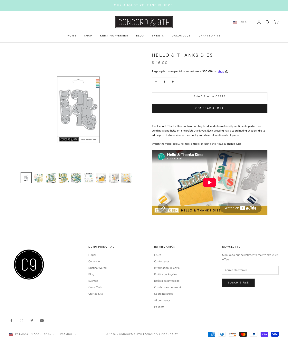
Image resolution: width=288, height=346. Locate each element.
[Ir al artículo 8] (113, 177)
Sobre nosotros (163, 294)
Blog (91, 274)
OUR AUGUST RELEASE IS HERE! (144, 5)
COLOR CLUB (181, 35)
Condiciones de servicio (168, 287)
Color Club (94, 287)
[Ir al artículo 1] (26, 177)
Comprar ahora (209, 108)
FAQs (157, 255)
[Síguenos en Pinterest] (32, 320)
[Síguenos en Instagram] (22, 320)
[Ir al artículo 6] (88, 177)
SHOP (88, 35)
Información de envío (167, 268)
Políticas (159, 307)
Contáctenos (161, 261)
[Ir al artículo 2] (38, 177)
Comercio (94, 261)
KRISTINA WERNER (114, 35)
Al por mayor (162, 300)
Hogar (92, 255)
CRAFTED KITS (210, 35)
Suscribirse (238, 282)
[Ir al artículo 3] (51, 177)
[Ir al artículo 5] (76, 177)
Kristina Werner (97, 268)
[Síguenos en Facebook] (11, 320)
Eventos (93, 281)
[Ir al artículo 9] (126, 177)
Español (66, 334)
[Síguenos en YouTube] (42, 320)
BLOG (140, 35)
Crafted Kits (95, 294)
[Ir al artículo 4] (63, 177)
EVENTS (158, 35)
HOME (71, 35)
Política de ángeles (165, 274)
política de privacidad (166, 281)
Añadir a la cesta (210, 96)
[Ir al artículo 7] (101, 177)
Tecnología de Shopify (160, 334)
